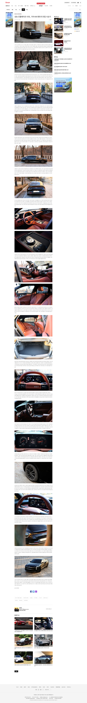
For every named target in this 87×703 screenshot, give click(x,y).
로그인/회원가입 (73, 2)
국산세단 (31, 597)
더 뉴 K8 (40, 597)
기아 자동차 (35, 597)
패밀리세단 (20, 600)
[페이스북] (43, 690)
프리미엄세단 (26, 600)
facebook (31, 592)
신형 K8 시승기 (45, 597)
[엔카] (7, 2)
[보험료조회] (77, 29)
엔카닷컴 (16, 600)
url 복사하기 (36, 592)
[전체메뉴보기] (80, 3)
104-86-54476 (32, 698)
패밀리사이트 (47, 689)
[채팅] (78, 3)
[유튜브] (41, 690)
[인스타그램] (38, 690)
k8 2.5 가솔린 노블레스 (18, 597)
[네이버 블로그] (36, 690)
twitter (34, 592)
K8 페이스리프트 (26, 597)
